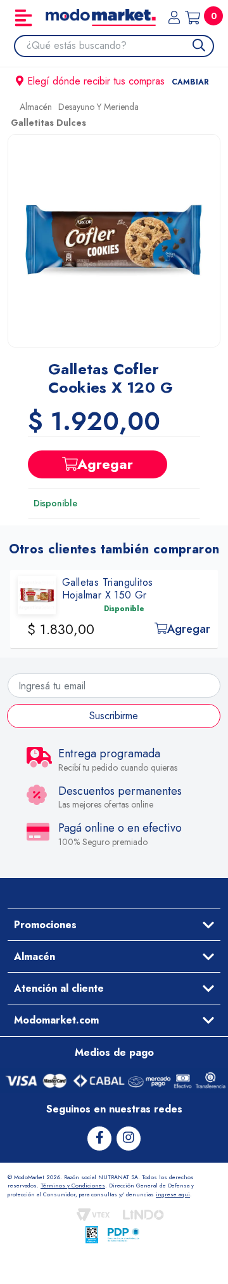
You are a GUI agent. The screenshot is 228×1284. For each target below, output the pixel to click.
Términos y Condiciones (73, 1185)
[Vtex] (93, 1214)
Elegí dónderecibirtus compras (118, 81)
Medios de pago (114, 1052)
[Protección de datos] (123, 1234)
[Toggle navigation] (23, 18)
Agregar (105, 464)
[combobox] (120, 45)
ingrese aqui (173, 1194)
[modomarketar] (11, 110)
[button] (114, 241)
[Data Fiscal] (92, 1234)
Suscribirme (113, 715)
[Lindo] (143, 1214)
